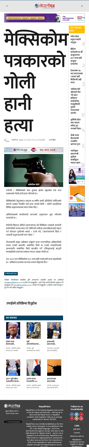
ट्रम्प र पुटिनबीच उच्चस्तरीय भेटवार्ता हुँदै (13, 381)
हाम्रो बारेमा (76, 429)
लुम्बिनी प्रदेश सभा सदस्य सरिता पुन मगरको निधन (76, 124)
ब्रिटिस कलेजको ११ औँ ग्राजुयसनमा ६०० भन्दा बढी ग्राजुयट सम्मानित (76, 57)
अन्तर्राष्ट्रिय (52, 140)
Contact (77, 432)
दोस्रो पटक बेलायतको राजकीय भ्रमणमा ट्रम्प (12, 345)
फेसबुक (59, 285)
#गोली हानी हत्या (11, 273)
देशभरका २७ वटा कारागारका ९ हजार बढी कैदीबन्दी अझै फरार (77, 76)
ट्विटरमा (6, 287)
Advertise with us (77, 436)
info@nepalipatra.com (13, 282)
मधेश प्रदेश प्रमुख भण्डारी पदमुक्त (76, 39)
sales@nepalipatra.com (22, 285)
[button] (7, 6)
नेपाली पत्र (15, 140)
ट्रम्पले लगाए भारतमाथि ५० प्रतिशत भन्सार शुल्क (32, 382)
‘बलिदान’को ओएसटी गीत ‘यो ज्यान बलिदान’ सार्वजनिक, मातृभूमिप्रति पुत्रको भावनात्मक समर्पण (76, 101)
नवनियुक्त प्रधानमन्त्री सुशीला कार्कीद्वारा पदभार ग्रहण (75, 156)
